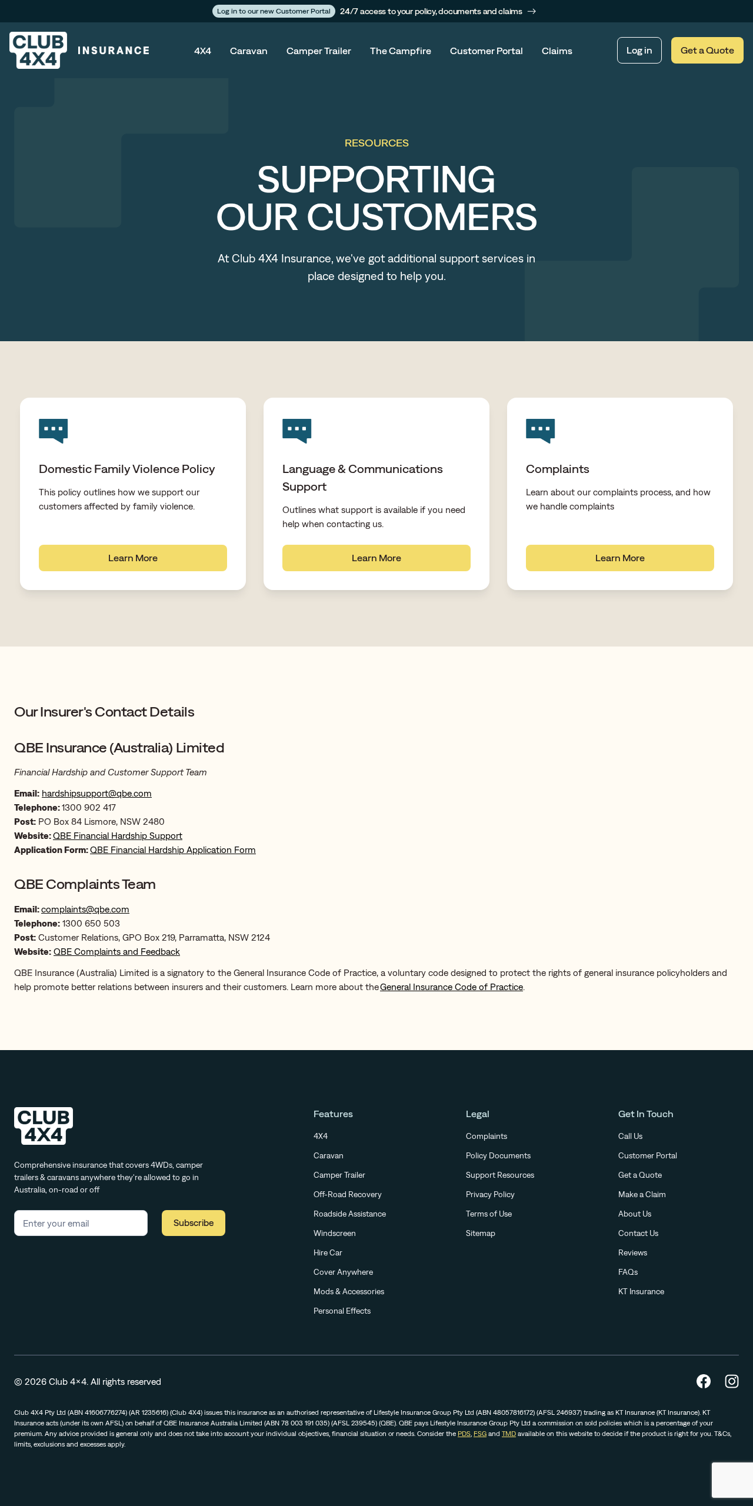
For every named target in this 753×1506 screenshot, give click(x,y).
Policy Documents (498, 1155)
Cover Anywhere (343, 1272)
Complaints (486, 1136)
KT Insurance (641, 1291)
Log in (639, 50)
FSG (480, 1434)
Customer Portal (486, 50)
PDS (464, 1434)
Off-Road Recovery (348, 1194)
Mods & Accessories (349, 1291)
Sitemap (480, 1233)
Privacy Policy (490, 1194)
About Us (634, 1213)
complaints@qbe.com (85, 909)
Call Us (630, 1136)
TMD (509, 1434)
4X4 (202, 50)
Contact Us (638, 1233)
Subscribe (194, 1223)
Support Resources (500, 1175)
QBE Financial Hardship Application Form (173, 849)
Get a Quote (707, 50)
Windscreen (335, 1233)
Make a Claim (642, 1194)
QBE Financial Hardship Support (117, 835)
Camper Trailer (318, 50)
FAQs (628, 1272)
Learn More (133, 557)
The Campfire (400, 50)
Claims (557, 50)
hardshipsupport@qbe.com (97, 793)
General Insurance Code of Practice (451, 986)
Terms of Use (489, 1213)
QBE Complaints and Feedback (117, 951)
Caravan (249, 50)
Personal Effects (342, 1310)
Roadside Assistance (350, 1213)
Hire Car (328, 1252)
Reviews (632, 1252)
